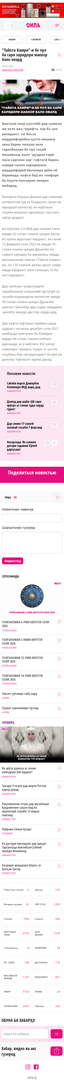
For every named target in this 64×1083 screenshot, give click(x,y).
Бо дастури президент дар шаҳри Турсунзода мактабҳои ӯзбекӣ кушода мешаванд (24, 847)
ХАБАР (12, 39)
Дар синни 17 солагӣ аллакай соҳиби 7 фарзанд (24, 425)
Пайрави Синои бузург (16, 829)
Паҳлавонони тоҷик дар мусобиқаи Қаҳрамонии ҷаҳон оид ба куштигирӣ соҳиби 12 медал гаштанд (25, 809)
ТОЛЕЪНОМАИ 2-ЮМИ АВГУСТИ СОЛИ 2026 (22, 641)
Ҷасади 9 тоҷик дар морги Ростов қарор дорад (24, 787)
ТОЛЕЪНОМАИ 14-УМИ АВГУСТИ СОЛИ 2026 (22, 677)
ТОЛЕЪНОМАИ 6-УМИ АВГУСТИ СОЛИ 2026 (25, 624)
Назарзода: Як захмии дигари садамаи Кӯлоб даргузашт (22, 445)
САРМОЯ (36, 39)
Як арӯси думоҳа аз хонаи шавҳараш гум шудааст (19, 770)
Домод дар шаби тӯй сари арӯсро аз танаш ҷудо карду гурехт (25, 405)
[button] (57, 25)
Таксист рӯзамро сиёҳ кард (19, 694)
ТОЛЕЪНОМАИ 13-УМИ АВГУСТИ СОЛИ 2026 (22, 659)
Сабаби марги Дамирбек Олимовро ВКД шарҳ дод (23, 385)
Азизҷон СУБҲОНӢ (12, 69)
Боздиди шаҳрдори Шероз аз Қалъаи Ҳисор (21, 867)
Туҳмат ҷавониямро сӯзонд (20, 708)
